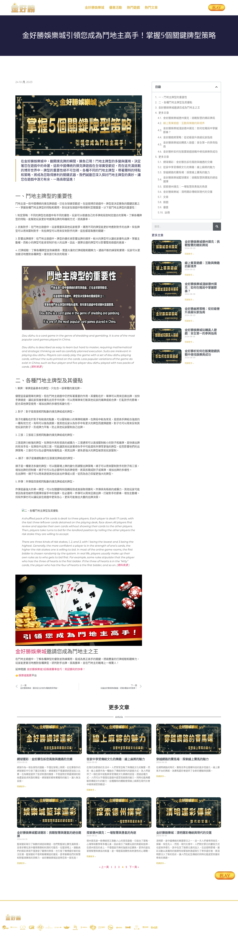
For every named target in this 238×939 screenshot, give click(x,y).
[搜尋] (217, 227)
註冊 (167, 212)
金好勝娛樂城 (94, 8)
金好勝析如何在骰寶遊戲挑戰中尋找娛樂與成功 (190, 151)
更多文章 (164, 112)
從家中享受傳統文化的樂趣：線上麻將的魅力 (189, 167)
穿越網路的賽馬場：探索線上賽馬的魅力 (186, 172)
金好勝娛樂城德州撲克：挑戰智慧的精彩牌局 (189, 118)
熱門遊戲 (133, 8)
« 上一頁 (104, 867)
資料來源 (36, 366)
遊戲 (165, 202)
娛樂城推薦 (25, 675)
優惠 (165, 207)
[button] (216, 87)
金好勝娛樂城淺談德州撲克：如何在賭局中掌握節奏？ (190, 130)
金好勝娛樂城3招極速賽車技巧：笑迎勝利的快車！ (56, 669)
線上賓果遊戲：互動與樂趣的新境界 (184, 123)
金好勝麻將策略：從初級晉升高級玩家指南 (187, 137)
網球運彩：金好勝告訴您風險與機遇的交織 (187, 162)
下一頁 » (134, 867)
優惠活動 (115, 8)
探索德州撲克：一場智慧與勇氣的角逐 (185, 186)
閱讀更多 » (189, 254)
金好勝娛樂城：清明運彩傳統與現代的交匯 (187, 191)
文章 (165, 197)
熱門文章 (151, 8)
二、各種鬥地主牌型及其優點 (175, 102)
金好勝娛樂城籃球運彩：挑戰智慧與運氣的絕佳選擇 (190, 179)
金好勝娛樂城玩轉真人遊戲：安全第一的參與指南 (190, 144)
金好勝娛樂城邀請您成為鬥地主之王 (179, 107)
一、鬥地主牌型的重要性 (173, 97)
